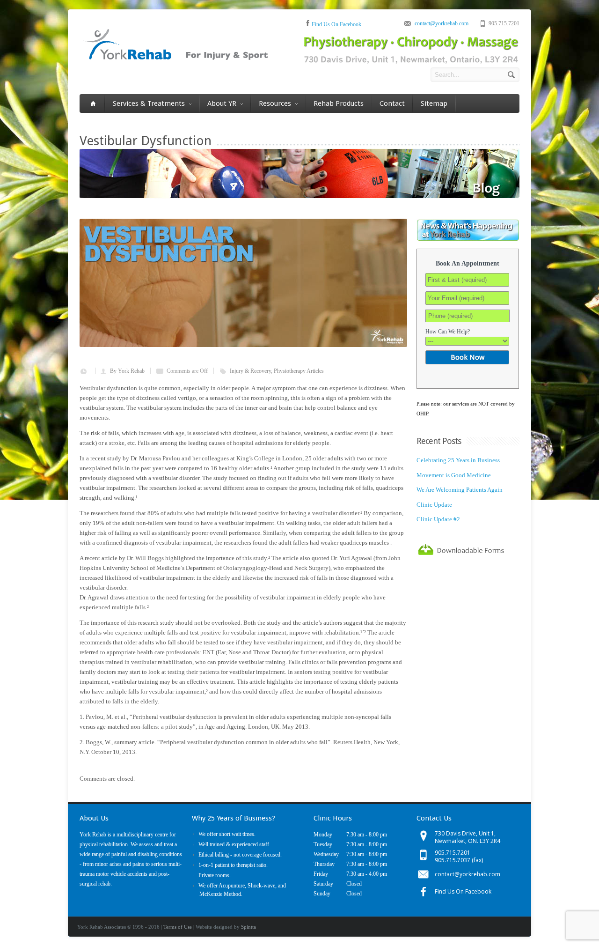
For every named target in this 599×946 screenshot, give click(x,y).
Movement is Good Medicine (453, 475)
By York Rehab (127, 371)
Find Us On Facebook (336, 24)
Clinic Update (434, 504)
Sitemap (434, 103)
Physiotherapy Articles (299, 371)
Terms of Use (177, 927)
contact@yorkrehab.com (441, 23)
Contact (392, 103)
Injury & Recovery (250, 371)
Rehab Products (339, 103)
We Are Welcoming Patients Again (459, 489)
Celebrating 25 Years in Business (458, 460)
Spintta (248, 927)
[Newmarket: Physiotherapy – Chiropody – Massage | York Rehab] (175, 66)
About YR (221, 103)
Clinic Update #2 (438, 519)
